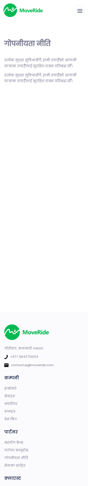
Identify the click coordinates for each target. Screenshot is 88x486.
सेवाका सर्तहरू (15, 465)
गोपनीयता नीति (16, 458)
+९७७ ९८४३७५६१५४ (24, 356)
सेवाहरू (9, 396)
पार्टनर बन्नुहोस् (16, 450)
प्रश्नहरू (10, 411)
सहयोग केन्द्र (13, 442)
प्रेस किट (10, 419)
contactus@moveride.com (32, 365)
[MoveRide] (23, 10)
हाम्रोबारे (10, 388)
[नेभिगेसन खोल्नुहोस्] (80, 10)
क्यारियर (11, 403)
